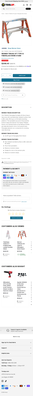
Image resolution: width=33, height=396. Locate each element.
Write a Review (16, 217)
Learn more (24, 201)
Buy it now (16, 80)
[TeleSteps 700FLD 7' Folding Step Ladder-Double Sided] (8, 234)
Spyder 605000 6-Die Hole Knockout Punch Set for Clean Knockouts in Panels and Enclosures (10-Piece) (22, 289)
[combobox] (13, 8)
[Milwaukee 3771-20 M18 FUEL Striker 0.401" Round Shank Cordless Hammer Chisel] (8, 275)
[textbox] (16, 198)
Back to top (16, 336)
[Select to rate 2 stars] (13, 213)
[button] (27, 5)
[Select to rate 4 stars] (19, 213)
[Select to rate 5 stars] (23, 213)
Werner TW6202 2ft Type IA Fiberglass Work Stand (16, 13)
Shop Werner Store (14, 48)
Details (26, 1)
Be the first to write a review (8, 58)
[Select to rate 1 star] (9, 213)
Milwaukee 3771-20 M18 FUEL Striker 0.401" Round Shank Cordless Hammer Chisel (8, 286)
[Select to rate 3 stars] (16, 213)
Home (3, 13)
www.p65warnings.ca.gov (9, 163)
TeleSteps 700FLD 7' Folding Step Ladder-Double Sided (8, 245)
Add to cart (22, 75)
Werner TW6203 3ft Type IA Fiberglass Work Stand (21, 245)
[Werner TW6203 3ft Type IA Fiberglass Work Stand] (22, 234)
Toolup (6, 392)
